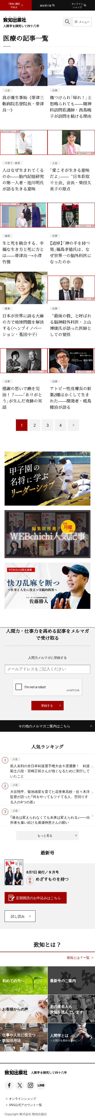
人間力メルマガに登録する (47, 657)
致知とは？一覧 (78, 957)
